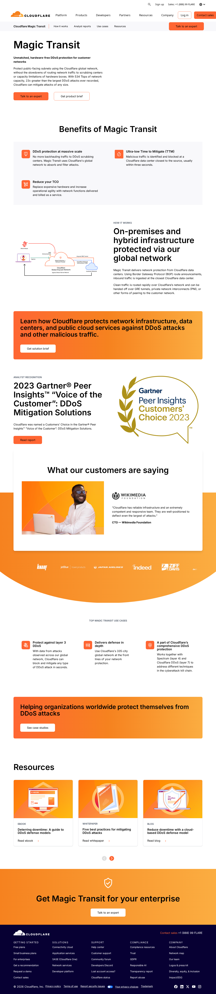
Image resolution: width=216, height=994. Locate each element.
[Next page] (111, 858)
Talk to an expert (186, 26)
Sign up (159, 4)
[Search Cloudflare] (149, 4)
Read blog (153, 840)
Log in (184, 15)
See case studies (37, 727)
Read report (27, 440)
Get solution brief (38, 348)
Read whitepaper (93, 840)
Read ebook (25, 840)
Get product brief (72, 96)
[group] (108, 500)
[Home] (31, 15)
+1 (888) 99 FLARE (190, 932)
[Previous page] (104, 858)
